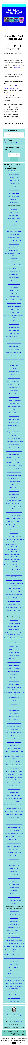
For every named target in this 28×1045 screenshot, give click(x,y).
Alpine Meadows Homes (14, 218)
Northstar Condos (14, 533)
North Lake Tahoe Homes (14, 515)
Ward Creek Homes (14, 967)
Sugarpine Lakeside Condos (14, 723)
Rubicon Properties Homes (13, 662)
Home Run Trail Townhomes (14, 400)
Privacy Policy (17, 1015)
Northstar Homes (14, 529)
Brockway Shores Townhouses (14, 261)
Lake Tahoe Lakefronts (14, 171)
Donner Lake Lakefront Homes (14, 336)
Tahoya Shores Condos (14, 878)
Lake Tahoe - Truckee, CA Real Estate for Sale (14, 12)
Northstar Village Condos (12, 536)
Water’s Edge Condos (14, 970)
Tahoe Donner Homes (14, 193)
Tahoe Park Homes (14, 830)
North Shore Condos (14, 186)
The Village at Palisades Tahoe (14, 900)
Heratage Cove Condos (14, 384)
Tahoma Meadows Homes (14, 874)
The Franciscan (14, 894)
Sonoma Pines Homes (14, 684)
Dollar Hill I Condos (14, 327)
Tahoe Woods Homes (14, 865)
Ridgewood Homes (14, 629)
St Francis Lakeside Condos (14, 707)
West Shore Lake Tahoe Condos (14, 983)
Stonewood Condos (14, 720)
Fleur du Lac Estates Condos (14, 355)
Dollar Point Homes (14, 324)
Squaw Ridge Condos (14, 697)
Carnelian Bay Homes (14, 277)
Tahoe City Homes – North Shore (14, 761)
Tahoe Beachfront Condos (14, 735)
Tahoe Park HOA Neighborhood (14, 836)
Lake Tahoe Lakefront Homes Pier (14, 451)
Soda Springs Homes (14, 681)
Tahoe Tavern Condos (14, 849)
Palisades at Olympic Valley (14, 610)
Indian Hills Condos (14, 403)
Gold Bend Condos (14, 371)
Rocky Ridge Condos (14, 652)
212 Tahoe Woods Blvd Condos (14, 862)
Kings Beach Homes (14, 416)
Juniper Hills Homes (14, 409)
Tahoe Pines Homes (14, 840)
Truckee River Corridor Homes (14, 930)
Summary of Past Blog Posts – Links (14, 143)
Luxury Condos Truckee (14, 481)
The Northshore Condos (14, 897)
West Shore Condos (14, 190)
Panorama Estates (14, 613)
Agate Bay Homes (14, 212)
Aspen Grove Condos (14, 234)
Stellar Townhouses (14, 713)
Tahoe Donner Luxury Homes (14, 795)
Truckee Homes (14, 202)
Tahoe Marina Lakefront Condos (14, 824)
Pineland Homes (14, 620)
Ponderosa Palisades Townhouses (14, 626)
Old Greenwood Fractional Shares (14, 594)
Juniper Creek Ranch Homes (14, 406)
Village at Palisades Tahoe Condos (14, 940)
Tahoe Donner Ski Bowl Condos (14, 814)
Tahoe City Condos (14, 768)
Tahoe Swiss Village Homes (14, 846)
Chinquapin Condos (14, 309)
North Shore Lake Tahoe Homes (14, 503)
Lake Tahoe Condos (14, 177)
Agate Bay (14, 209)
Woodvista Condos (14, 995)
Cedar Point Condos (14, 290)
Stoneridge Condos (14, 716)
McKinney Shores (14, 488)
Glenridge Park (14, 365)
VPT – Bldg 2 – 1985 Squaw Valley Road (14, 955)
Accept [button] (14, 1043)
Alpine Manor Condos (14, 215)
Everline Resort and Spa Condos (14, 352)
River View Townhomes (14, 649)
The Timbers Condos (14, 887)
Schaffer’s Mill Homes (14, 665)
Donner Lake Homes (14, 333)
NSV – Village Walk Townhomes (14, 580)
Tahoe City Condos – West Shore (14, 774)
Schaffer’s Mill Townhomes (14, 668)
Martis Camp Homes (14, 484)
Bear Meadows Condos (14, 247)
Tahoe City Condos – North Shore (14, 771)
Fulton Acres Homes (14, 362)
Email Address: (14, 152)
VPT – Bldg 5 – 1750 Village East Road (14, 943)
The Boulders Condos (14, 250)
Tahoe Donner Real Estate (14, 789)
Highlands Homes (14, 390)
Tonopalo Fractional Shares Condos (14, 914)
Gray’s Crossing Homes (14, 378)
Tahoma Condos (14, 871)
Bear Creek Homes (14, 244)
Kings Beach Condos (14, 419)
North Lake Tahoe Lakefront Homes (14, 518)
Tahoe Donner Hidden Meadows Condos (14, 805)
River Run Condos (13, 646)
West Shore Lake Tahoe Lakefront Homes (14, 980)
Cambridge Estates (14, 274)
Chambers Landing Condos (14, 303)
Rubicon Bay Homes (14, 658)
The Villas (14, 903)
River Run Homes (14, 643)
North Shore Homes (14, 180)
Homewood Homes (14, 394)
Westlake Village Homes (14, 974)
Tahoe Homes (14, 739)
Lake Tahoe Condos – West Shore (14, 465)
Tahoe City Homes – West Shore (14, 765)
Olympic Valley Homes (14, 598)
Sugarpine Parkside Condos (14, 726)
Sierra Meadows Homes (14, 671)
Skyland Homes (14, 678)
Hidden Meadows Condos (14, 387)
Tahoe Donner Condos (13, 196)
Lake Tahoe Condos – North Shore (14, 462)
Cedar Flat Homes (14, 287)
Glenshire (14, 368)
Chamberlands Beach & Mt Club (14, 300)
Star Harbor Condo (14, 710)
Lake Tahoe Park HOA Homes (14, 468)
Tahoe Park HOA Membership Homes (14, 833)
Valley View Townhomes (14, 937)
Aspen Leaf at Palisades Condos (14, 240)
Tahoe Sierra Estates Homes (14, 843)
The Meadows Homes (14, 491)
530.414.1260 (16, 67)
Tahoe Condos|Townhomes (14, 742)
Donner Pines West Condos (14, 343)
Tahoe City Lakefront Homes (14, 748)
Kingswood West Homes (14, 428)
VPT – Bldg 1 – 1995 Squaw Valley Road (14, 958)
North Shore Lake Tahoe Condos (14, 512)
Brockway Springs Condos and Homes (14, 265)
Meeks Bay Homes (14, 494)
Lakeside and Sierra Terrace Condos (14, 441)
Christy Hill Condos (14, 312)
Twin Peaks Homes (14, 934)
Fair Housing (10, 1015)
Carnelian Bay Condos (13, 280)
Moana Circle (14, 497)
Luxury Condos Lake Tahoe (14, 475)
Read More (19, 1043)
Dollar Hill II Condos (14, 330)
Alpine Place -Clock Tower (13, 228)
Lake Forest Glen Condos (14, 438)
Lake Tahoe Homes (14, 174)
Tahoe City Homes (14, 745)
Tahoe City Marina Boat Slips (14, 782)
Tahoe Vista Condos (14, 859)
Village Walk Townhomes (14, 998)
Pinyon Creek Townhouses (14, 623)
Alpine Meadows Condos (14, 221)
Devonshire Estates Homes (14, 320)
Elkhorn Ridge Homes (14, 349)
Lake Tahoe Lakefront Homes (14, 447)
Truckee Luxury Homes (14, 924)
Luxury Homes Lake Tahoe (14, 472)
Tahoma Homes (14, 868)
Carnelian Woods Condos (14, 284)
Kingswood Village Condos (14, 432)
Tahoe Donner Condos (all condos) (13, 798)
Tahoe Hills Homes (14, 820)
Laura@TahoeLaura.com (11, 88)
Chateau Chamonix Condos (14, 306)
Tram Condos (14, 704)
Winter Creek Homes (14, 1001)
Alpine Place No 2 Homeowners (14, 231)
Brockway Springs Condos (13, 268)
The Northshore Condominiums (14, 500)
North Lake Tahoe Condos (14, 521)
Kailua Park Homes (14, 413)
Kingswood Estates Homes (14, 425)
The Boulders (14, 258)
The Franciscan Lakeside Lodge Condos (14, 359)
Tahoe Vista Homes (14, 855)
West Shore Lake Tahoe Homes (14, 977)
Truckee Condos (14, 199)
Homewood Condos (14, 397)
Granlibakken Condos (14, 375)
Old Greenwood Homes (14, 588)
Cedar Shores (14, 293)
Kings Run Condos (14, 422)
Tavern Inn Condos (14, 881)
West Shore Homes (14, 183)
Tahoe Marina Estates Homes (14, 827)
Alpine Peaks (14, 225)
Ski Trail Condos (14, 674)
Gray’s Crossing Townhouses (14, 381)
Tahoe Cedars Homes (14, 786)
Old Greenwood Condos (14, 591)
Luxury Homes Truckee (14, 478)
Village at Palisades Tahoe (14, 604)
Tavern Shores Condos (14, 884)
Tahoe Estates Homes (14, 817)
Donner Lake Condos (14, 340)
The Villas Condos (14, 961)
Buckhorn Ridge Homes (14, 271)
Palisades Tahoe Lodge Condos (14, 607)
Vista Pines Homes (14, 964)
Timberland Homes (14, 911)
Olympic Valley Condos (14, 601)
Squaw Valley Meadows (14, 700)
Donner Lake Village (14, 346)
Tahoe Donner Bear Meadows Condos (14, 811)
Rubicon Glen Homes (14, 655)
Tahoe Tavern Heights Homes (14, 852)
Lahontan (14, 435)
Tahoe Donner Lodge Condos (14, 808)
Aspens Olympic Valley (14, 237)
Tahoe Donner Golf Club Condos (14, 801)
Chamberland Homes (14, 296)
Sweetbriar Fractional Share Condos (14, 732)
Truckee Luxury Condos (14, 927)
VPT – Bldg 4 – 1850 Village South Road (14, 946)
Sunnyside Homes (14, 729)
